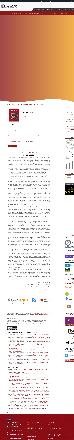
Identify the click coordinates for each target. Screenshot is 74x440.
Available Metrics (34, 146)
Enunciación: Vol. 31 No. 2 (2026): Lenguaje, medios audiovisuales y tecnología (30, 408)
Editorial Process (69, 119)
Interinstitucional (59, 9)
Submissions (68, 107)
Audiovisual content (70, 126)
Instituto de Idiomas (69, 9)
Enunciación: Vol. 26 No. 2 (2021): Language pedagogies (20, 360)
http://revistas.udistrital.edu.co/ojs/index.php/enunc (31, 150)
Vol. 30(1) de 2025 (69, 114)
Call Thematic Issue (70, 110)
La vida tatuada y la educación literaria (40, 355)
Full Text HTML (13, 146)
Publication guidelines (20, 13)
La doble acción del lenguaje (28, 344)
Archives (31, 13)
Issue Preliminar (69, 112)
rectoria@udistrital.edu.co (52, 429)
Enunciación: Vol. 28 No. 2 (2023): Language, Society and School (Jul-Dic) (35, 343)
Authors (23, 146)
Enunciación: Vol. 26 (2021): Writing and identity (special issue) (25, 336)
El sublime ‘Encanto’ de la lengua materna (41, 359)
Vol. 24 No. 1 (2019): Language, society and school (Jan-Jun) (27, 104)
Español (68, 132)
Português (69, 134)
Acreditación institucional (39, 9)
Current (26, 13)
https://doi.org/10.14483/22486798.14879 (33, 110)
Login (65, 13)
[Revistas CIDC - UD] (50, 13)
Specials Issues (36, 13)
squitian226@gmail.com (45, 289)
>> (12, 365)
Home (13, 13)
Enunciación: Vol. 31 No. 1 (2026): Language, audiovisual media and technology (31, 395)
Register (61, 13)
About (42, 13)
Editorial (24, 349)
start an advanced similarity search (20, 412)
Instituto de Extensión (50, 9)
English (68, 131)
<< (7, 365)
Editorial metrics (69, 121)
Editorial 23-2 (25, 347)
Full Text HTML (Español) (28, 141)
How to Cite (45, 146)
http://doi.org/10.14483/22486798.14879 (30, 152)
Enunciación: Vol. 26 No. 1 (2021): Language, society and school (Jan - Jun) (28, 354)
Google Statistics (69, 124)
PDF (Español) (13, 141)
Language (54, 13)
